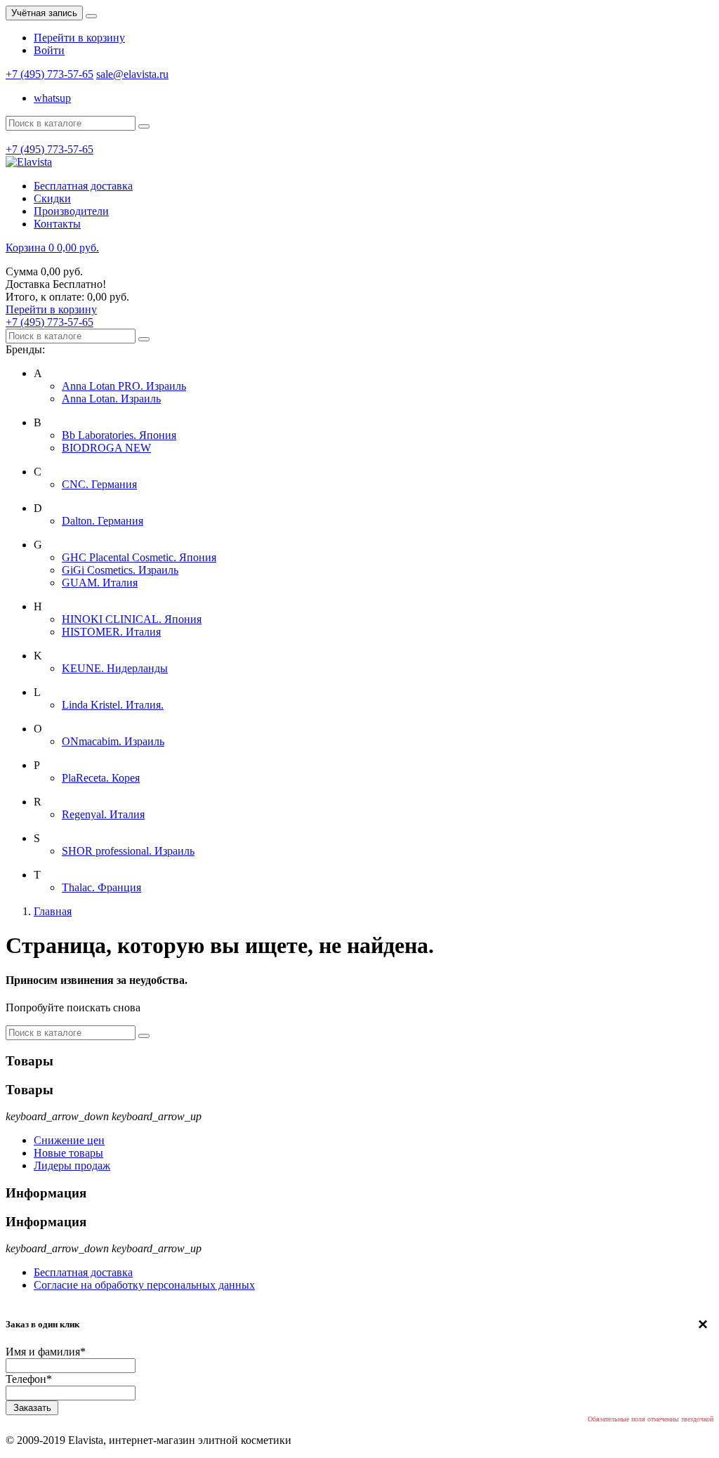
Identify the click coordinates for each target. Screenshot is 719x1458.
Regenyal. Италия (103, 814)
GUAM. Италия (100, 583)
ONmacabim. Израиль (113, 741)
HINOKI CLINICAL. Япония (132, 619)
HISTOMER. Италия (111, 632)
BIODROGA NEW (106, 448)
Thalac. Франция (101, 887)
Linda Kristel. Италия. (113, 705)
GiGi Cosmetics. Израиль (120, 570)
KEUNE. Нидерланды (115, 668)
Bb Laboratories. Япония (119, 435)
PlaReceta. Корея (101, 778)
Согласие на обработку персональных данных (144, 1285)
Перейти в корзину (79, 38)
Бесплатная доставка (83, 1272)
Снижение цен (69, 1140)
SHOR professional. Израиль (128, 851)
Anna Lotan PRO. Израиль (124, 386)
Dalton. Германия (102, 521)
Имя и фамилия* (46, 1352)
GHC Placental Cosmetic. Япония (139, 557)
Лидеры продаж (72, 1165)
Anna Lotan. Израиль (111, 399)
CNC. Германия (99, 484)
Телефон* (29, 1379)
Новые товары (68, 1153)
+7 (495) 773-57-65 (49, 74)
